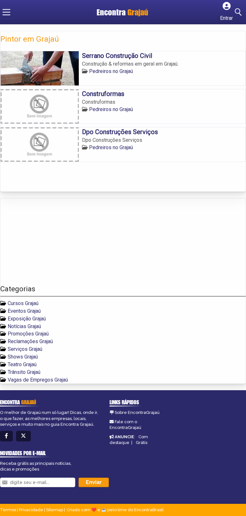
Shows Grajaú (23, 357)
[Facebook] (6, 436)
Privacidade (31, 509)
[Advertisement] (48, 242)
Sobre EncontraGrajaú (137, 412)
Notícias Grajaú (24, 326)
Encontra (122, 12)
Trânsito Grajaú (24, 372)
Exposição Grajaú (27, 319)
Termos (8, 509)
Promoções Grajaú (28, 334)
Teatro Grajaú (22, 364)
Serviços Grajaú (25, 349)
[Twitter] (23, 436)
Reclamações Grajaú (30, 341)
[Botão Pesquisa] (239, 12)
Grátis (141, 442)
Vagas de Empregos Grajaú (38, 380)
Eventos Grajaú (24, 311)
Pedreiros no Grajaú (111, 71)
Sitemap (54, 509)
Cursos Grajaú (23, 303)
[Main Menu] (6, 12)
